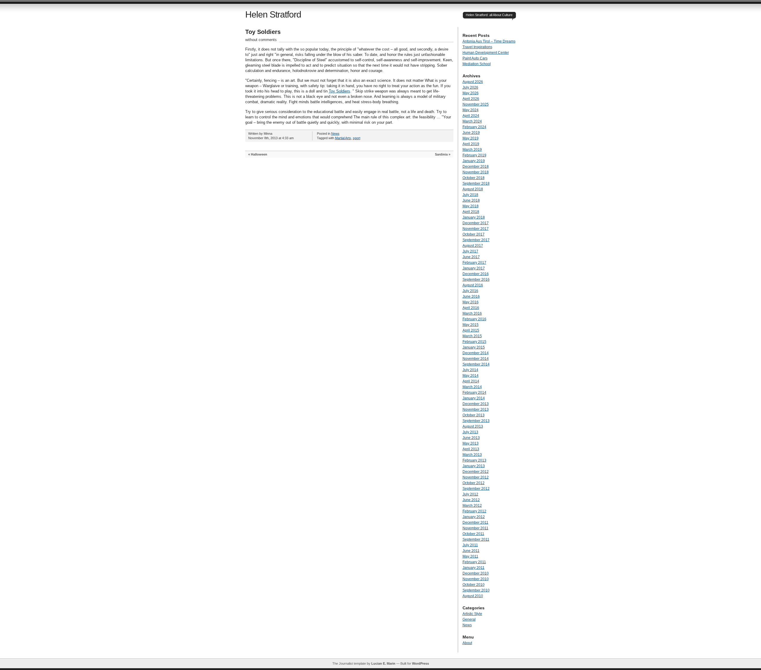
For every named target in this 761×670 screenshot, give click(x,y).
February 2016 (474, 319)
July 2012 (470, 494)
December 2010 (476, 573)
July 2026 (470, 87)
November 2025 (476, 104)
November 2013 (476, 409)
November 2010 (476, 579)
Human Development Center (486, 53)
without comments (261, 39)
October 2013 (474, 415)
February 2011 (474, 562)
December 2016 (476, 274)
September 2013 (476, 421)
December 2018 (476, 166)
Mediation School (477, 64)
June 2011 (471, 551)
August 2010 (473, 596)
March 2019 (472, 150)
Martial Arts (343, 138)
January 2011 (474, 568)
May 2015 (471, 325)
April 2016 (471, 308)
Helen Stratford (273, 14)
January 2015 (474, 347)
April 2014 (471, 381)
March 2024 (472, 121)
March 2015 (472, 336)
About (467, 643)
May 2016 (471, 302)
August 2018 (473, 189)
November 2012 (476, 477)
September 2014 (476, 364)
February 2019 (474, 155)
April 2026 (471, 99)
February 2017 (474, 263)
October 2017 (474, 234)
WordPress (420, 663)
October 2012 (474, 483)
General (469, 619)
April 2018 (471, 212)
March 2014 (472, 387)
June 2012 (471, 500)
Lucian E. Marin (383, 663)
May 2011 (470, 556)
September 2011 (476, 539)
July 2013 (470, 432)
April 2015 (471, 330)
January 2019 (474, 161)
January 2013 (474, 466)
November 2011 (475, 528)
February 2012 (474, 511)
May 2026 (471, 93)
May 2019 (471, 138)
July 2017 (470, 251)
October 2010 (474, 585)
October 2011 (473, 534)
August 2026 (473, 82)
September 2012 (476, 489)
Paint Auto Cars (475, 58)
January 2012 (474, 517)
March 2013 (472, 455)
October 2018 (474, 178)
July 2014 (470, 370)
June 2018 (471, 200)
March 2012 (472, 505)
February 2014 (474, 392)
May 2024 (471, 110)
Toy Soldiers (263, 32)
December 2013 (476, 404)
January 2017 (474, 268)
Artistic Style (472, 614)
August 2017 (473, 246)
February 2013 (474, 460)
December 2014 (476, 353)
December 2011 (475, 522)
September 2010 (476, 590)
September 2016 (476, 279)
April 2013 (471, 449)
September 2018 (476, 183)
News (335, 133)
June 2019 (471, 133)
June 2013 (471, 438)
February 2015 (474, 342)
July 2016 (470, 291)
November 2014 (476, 359)
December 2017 (476, 223)
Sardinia (441, 154)
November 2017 (476, 229)
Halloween (259, 154)
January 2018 (474, 217)
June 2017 (471, 257)
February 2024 (474, 127)
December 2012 (476, 472)
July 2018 (470, 195)
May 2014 (471, 376)
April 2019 (471, 144)
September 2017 (476, 240)
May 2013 (471, 443)
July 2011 (470, 545)
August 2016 (473, 285)
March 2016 (472, 313)
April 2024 (471, 116)
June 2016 (471, 296)
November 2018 (476, 172)
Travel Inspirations (477, 47)
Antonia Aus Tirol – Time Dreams (489, 41)
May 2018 (471, 206)
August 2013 (473, 426)
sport (356, 138)
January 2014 (474, 398)
